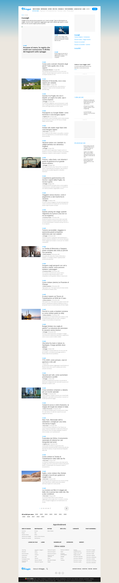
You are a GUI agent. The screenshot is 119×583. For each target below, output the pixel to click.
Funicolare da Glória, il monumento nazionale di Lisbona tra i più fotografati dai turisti (55, 440)
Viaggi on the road (78, 552)
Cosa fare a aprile (77, 561)
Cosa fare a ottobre (90, 559)
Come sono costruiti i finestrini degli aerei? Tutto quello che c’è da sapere (55, 66)
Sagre (62, 551)
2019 (23, 516)
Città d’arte (24, 557)
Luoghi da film (32, 542)
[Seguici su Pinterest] (63, 573)
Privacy (37, 580)
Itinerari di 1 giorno (39, 561)
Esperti (81, 542)
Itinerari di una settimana (51, 556)
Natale (49, 561)
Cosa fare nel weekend (25, 561)
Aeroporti (24, 551)
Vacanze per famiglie (26, 536)
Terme (62, 558)
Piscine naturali (70, 10)
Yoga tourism (42, 10)
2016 (38, 516)
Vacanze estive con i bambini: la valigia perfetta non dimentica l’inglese (53, 144)
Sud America (37, 538)
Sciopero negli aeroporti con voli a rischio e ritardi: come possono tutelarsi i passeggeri (54, 267)
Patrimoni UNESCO (65, 549)
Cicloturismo (87, 37)
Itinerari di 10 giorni (52, 553)
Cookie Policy (42, 580)
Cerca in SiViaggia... (39, 569)
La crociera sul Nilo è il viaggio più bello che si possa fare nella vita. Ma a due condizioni (55, 492)
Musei (49, 558)
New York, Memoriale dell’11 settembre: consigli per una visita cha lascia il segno (54, 422)
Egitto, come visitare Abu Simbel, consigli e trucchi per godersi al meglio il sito (54, 475)
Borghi (23, 532)
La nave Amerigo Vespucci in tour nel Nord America (89, 113)
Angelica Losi (46, 116)
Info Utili (63, 528)
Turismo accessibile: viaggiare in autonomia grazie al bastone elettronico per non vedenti (54, 232)
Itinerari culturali (38, 560)
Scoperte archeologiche (64, 554)
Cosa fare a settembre (91, 557)
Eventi (36, 552)
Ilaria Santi (45, 131)
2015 (42, 516)
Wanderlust (57, 542)
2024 (46, 514)
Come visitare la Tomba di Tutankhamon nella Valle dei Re (53, 458)
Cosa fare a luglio (90, 553)
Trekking (62, 560)
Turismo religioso (78, 37)
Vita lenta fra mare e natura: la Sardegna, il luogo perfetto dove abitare (53, 345)
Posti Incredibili (91, 528)
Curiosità (76, 528)
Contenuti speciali (76, 568)
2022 (55, 514)
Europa (36, 531)
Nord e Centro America (40, 536)
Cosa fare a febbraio (78, 558)
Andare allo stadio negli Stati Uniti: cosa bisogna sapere (54, 129)
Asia (35, 532)
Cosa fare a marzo (78, 560)
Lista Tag (24, 549)
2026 (36, 514)
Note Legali (34, 580)
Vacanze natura (78, 39)
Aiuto (55, 580)
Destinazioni (38, 528)
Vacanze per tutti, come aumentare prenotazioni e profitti (55, 376)
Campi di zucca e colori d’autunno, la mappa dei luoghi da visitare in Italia (55, 406)
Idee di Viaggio (26, 528)
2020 (65, 514)
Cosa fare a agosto (90, 555)
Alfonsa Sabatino (47, 254)
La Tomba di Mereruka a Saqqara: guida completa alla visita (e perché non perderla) (55, 250)
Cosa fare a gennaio (78, 556)
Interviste (70, 542)
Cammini (88, 44)
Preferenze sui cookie (49, 580)
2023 (50, 514)
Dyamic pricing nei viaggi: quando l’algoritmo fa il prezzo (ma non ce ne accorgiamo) (54, 213)
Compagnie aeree (26, 559)
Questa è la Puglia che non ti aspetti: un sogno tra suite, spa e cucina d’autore (54, 98)
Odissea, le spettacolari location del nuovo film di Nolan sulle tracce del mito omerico (89, 101)
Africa (36, 534)
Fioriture (36, 554)
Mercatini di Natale (52, 560)
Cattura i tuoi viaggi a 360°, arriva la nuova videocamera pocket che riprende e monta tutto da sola (61, 38)
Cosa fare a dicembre (91, 562)
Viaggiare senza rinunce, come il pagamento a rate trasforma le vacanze (54, 197)
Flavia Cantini (46, 84)
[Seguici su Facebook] (56, 573)
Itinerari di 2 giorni (52, 549)
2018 (28, 516)
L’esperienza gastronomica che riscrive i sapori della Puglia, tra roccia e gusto (53, 180)
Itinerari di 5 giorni (52, 551)
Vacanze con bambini (79, 44)
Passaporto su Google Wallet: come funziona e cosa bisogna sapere (55, 114)
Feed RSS (90, 568)
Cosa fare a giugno (90, 551)
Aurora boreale (25, 553)
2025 (41, 514)
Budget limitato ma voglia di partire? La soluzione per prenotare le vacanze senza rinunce (55, 328)
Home (23, 14)
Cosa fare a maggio (90, 549)
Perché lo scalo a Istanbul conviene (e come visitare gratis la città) (55, 312)
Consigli (25, 45)
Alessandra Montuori (48, 69)
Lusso (43, 542)
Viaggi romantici (87, 39)
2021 (60, 514)
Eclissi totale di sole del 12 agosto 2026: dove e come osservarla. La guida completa (61, 55)
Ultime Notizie (50, 531)
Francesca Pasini (47, 217)
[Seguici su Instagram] (59, 573)
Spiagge (62, 556)
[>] (66, 508)
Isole (36, 556)
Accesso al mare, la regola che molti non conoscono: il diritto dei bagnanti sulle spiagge (36, 49)
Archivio (95, 568)
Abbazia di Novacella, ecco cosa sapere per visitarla (54, 82)
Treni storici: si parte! (62, 10)
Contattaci (84, 568)
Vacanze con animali (79, 42)
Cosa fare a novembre (91, 560)
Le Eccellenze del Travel (51, 10)
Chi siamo (29, 580)
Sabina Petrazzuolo (47, 408)
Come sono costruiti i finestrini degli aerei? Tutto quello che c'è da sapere (89, 160)
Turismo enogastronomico (77, 550)
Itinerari (36, 558)
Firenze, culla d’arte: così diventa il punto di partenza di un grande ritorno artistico (54, 161)
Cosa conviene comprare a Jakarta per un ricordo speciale (55, 391)
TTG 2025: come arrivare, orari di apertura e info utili (54, 361)
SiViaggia (45, 101)
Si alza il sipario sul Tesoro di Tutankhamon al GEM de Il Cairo (54, 297)
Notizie (49, 528)
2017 (33, 516)
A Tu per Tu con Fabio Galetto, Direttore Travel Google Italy (89, 107)
